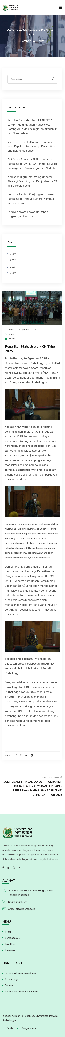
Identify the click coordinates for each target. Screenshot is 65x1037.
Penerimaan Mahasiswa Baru (21, 991)
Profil (8, 931)
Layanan (10, 950)
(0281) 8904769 (17, 901)
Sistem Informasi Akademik (20, 973)
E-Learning (11, 979)
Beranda (25, 41)
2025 (13, 260)
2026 (13, 254)
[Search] (54, 79)
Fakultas (10, 944)
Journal (9, 985)
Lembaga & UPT (14, 937)
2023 (13, 273)
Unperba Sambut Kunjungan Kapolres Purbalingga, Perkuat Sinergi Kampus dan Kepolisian (31, 199)
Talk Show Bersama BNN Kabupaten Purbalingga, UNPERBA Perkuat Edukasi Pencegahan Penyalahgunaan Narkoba (32, 164)
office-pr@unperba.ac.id (21, 908)
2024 (13, 266)
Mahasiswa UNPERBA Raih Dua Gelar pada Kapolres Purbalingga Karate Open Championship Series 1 (32, 146)
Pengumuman (29, 1028)
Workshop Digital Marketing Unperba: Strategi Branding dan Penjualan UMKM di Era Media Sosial (32, 181)
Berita (10, 1028)
